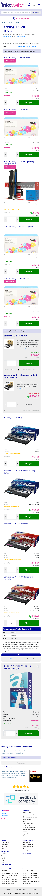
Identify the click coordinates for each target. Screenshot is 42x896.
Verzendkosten (26, 813)
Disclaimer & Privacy (21, 889)
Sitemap (7, 889)
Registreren (4, 815)
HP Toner (25, 849)
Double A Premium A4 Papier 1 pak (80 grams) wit (17, 667)
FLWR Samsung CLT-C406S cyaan (17, 109)
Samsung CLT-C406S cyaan (14, 417)
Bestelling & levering (28, 827)
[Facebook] (2, 818)
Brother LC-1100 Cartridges (9, 873)
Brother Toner (26, 851)
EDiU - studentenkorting (29, 817)
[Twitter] (4, 818)
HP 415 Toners (26, 883)
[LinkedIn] (6, 818)
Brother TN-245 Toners (29, 871)
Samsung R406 (20, 36)
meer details (23, 349)
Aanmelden (21, 763)
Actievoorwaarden (27, 823)
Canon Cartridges (27, 845)
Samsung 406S (7, 36)
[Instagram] (8, 818)
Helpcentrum (26, 834)
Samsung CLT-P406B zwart (15, 335)
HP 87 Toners (26, 879)
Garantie (25, 821)
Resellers (4, 847)
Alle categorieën (6, 864)
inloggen (13, 659)
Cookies (34, 889)
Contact (24, 832)
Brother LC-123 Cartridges (9, 879)
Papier (3, 860)
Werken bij (4, 845)
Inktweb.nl (6, 811)
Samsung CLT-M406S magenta (16, 524)
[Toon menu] (39, 4)
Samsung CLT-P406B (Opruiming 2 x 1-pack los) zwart (21, 376)
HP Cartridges (26, 842)
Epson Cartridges (27, 847)
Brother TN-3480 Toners (29, 875)
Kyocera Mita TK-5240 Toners (31, 877)
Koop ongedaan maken (29, 829)
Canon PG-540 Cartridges (9, 875)
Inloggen (4, 813)
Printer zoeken (27, 853)
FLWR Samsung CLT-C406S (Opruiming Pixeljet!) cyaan (19, 162)
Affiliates (4, 849)
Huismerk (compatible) (23, 46)
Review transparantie (28, 815)
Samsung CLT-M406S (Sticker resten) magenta (18, 578)
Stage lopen (5, 842)
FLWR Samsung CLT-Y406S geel (16, 278)
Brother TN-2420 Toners (29, 873)
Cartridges (4, 854)
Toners (3, 856)
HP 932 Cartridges (6, 877)
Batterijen (4, 862)
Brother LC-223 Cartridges (9, 881)
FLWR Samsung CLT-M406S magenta (18, 226)
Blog (23, 836)
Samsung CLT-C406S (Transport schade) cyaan (19, 471)
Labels (3, 858)
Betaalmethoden (27, 819)
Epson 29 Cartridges (7, 883)
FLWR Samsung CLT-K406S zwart (17, 57)
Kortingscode (26, 825)
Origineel (35, 46)
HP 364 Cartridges (6, 871)
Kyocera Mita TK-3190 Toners (31, 881)
